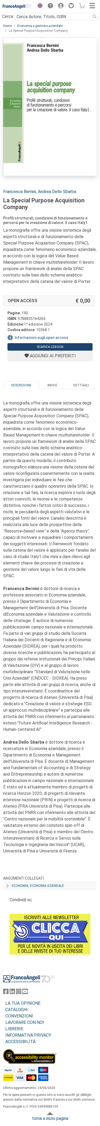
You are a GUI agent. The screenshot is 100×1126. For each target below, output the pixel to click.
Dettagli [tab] (81, 385)
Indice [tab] (52, 385)
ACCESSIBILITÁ (20, 1041)
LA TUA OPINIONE (23, 1003)
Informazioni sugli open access (41, 337)
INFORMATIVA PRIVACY (28, 1035)
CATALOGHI (16, 1009)
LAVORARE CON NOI (24, 1022)
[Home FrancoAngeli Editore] (18, 6)
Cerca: (8, 16)
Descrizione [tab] (21, 385)
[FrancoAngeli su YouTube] (25, 992)
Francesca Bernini (19, 191)
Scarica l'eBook (50, 347)
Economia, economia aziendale (38, 886)
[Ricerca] (94, 16)
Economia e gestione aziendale (40, 26)
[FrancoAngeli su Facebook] (6, 992)
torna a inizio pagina (50, 1118)
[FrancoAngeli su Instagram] (18, 992)
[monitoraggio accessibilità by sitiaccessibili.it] (30, 1052)
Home (7, 26)
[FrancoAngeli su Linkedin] (12, 992)
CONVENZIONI (19, 1016)
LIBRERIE (14, 1028)
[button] (38, 6)
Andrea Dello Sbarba (57, 191)
